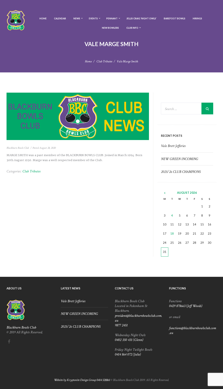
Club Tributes (104, 61)
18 (172, 233)
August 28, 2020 (47, 148)
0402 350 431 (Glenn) (129, 339)
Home (88, 61)
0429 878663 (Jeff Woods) (185, 306)
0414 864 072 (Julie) (128, 354)
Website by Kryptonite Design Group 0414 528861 (82, 380)
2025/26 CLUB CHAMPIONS (181, 171)
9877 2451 (121, 325)
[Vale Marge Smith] (78, 116)
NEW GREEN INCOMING (179, 159)
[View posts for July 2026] (164, 193)
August (187, 192)
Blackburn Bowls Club (18, 148)
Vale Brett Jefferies (173, 146)
